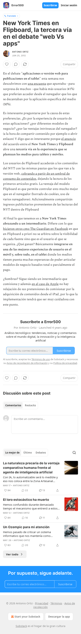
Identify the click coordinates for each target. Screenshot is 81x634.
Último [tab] (27, 452)
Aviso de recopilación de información (27, 363)
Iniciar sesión (69, 5)
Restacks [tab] (30, 405)
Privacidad (41, 603)
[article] (40, 477)
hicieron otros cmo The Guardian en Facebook (35, 228)
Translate (11, 15)
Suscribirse (50, 5)
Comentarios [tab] (13, 405)
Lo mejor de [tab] (12, 452)
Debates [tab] (41, 452)
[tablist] (20, 405)
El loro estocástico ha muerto (26, 500)
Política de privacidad (65, 363)
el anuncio (68, 138)
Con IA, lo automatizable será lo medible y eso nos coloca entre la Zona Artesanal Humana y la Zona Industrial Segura (30, 479)
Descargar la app (59, 616)
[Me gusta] (7, 64)
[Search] (74, 452)
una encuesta (37, 83)
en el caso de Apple (45, 284)
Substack (21, 626)
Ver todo (12, 554)
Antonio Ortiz (20, 51)
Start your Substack (27, 616)
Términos (56, 603)
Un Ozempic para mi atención (26, 527)
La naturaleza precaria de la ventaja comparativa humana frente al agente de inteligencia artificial (31, 467)
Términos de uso (40, 359)
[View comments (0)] (16, 64)
